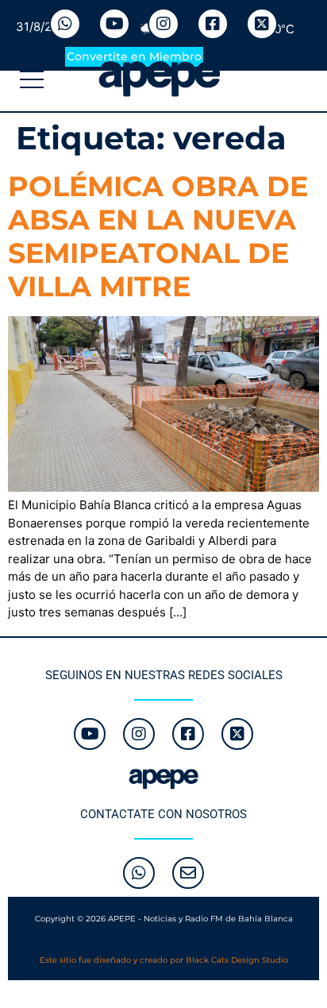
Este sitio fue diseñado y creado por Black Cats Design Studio (164, 960)
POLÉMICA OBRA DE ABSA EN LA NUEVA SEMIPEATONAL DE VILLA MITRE (158, 236)
